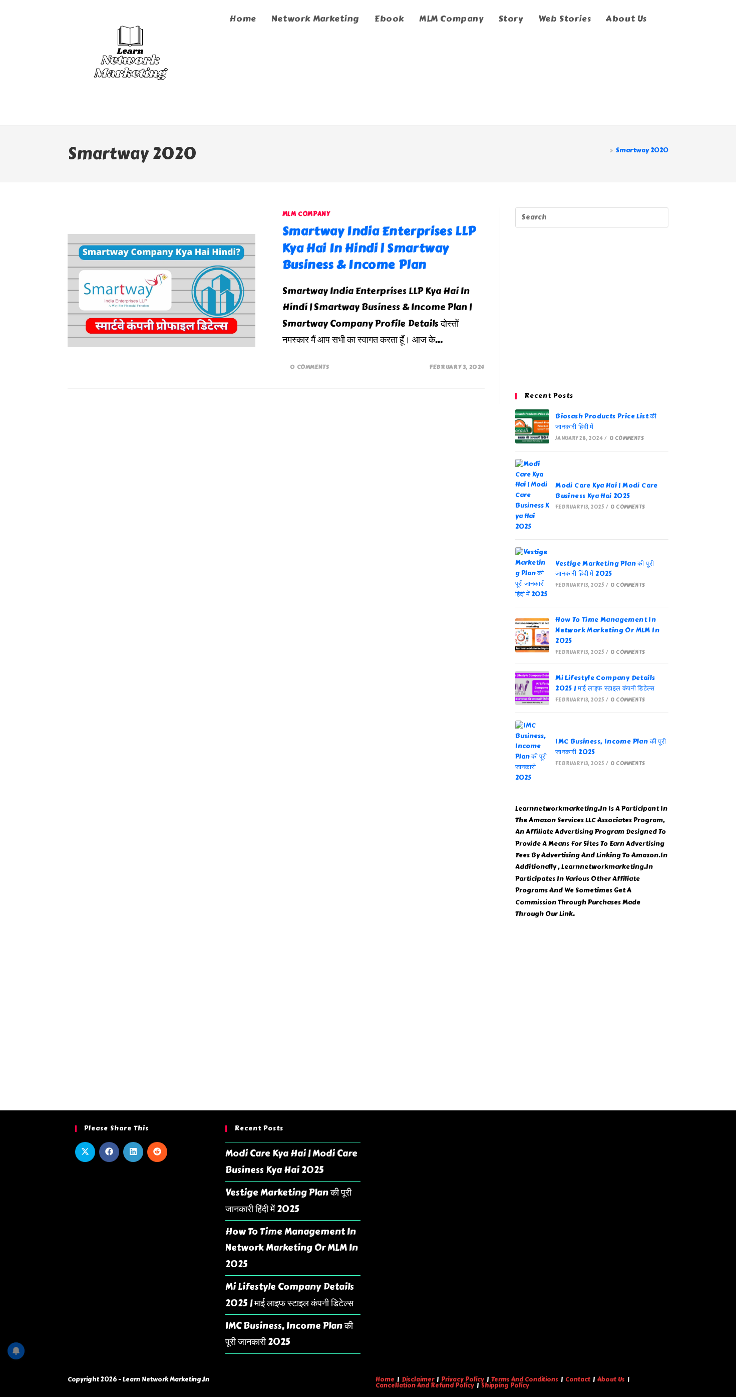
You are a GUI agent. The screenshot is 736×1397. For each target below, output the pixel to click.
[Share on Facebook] (109, 1152)
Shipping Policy (505, 1385)
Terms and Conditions (524, 1379)
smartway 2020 (642, 150)
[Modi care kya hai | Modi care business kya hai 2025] (532, 495)
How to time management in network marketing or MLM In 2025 (607, 630)
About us (611, 1379)
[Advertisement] (591, 310)
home (385, 1379)
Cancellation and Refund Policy (425, 1385)
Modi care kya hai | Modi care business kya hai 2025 (606, 491)
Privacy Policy (462, 1379)
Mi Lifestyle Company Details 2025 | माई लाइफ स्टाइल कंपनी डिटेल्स (605, 683)
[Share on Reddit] (157, 1152)
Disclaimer (418, 1379)
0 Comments (309, 367)
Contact (577, 1379)
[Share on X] (85, 1152)
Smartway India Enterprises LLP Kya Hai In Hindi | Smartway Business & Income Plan (379, 247)
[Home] (603, 150)
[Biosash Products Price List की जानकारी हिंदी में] (532, 426)
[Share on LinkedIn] (133, 1152)
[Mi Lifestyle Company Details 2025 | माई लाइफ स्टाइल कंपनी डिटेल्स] (532, 688)
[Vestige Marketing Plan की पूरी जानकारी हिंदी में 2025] (532, 573)
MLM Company (306, 213)
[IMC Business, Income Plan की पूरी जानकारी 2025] (532, 752)
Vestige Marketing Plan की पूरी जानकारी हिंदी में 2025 (604, 569)
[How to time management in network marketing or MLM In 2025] (532, 635)
